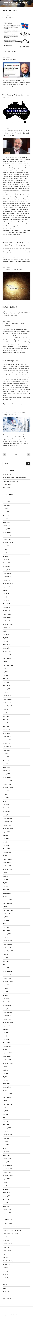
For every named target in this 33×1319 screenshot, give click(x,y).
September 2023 (8, 624)
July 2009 (5, 1182)
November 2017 (7, 862)
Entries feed (6, 1291)
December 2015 (7, 941)
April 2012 (6, 1080)
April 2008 (6, 1203)
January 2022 (6, 692)
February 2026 (7, 525)
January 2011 (6, 1131)
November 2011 (7, 1097)
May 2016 (5, 924)
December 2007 (7, 1213)
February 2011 (7, 1128)
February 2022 (7, 689)
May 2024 (6, 597)
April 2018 (6, 845)
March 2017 (6, 889)
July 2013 (5, 1029)
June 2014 (6, 992)
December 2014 (7, 971)
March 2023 (6, 644)
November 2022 (7, 658)
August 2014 (6, 985)
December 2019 (7, 777)
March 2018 (6, 849)
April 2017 (6, 886)
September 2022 (8, 665)
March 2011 (6, 1124)
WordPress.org (7, 1298)
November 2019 (7, 781)
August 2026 (6, 505)
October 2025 (7, 539)
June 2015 (6, 961)
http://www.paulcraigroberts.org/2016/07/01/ (16, 352)
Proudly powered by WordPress (11, 1315)
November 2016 (7, 903)
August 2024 (6, 587)
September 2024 (8, 583)
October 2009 (7, 1172)
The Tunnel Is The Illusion (12, 269)
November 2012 (7, 1056)
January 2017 (6, 896)
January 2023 (7, 651)
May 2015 (5, 964)
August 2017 (6, 872)
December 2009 (7, 1165)
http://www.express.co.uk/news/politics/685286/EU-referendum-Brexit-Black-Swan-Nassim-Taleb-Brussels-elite (16, 232)
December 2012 (7, 1053)
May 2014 (5, 995)
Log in (4, 1288)
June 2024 (6, 593)
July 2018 (5, 835)
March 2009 (6, 1192)
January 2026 (7, 529)
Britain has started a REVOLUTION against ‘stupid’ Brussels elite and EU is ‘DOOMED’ (15, 133)
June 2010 (6, 1145)
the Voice (5, 1267)
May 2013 (5, 1036)
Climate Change (7, 1223)
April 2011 (5, 1121)
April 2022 (6, 682)
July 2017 (5, 876)
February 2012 (7, 1087)
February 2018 (7, 852)
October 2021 (7, 702)
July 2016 (5, 917)
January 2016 (6, 937)
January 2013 (6, 1049)
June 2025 (6, 553)
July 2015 (5, 958)
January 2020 (7, 774)
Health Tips (6, 1247)
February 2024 (7, 607)
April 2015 (6, 968)
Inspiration (6, 1254)
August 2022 (6, 668)
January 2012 (6, 1090)
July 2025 (5, 549)
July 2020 (5, 753)
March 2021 (6, 726)
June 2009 (6, 1186)
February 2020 (7, 770)
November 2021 (7, 699)
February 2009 (7, 1196)
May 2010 (5, 1148)
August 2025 (6, 546)
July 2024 (5, 590)
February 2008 (7, 1209)
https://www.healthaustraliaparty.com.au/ (15, 404)
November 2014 (7, 975)
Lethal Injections (8, 474)
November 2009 (7, 1169)
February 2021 (7, 730)
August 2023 (6, 627)
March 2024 (6, 604)
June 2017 (6, 879)
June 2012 (6, 1073)
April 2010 (6, 1151)
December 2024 (7, 573)
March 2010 (6, 1155)
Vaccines (5, 1274)
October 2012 (7, 1060)
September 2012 (8, 1063)
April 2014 (6, 998)
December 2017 (7, 859)
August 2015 (6, 954)
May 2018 (5, 842)
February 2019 (7, 811)
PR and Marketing (8, 1261)
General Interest (7, 1244)
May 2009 (6, 1189)
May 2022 (5, 678)
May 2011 (5, 1117)
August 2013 (6, 1026)
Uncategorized (7, 1271)
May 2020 (6, 760)
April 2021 (6, 723)
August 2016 (6, 913)
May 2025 (6, 556)
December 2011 (7, 1094)
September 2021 (8, 706)
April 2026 (6, 519)
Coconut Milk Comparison (10, 481)
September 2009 (8, 1175)
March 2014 (6, 1002)
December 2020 (7, 736)
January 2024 (7, 610)
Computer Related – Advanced (12, 1230)
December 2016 (7, 900)
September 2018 (8, 828)
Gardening (6, 1240)
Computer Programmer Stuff (11, 1227)
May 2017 (5, 883)
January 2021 (6, 733)
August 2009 (6, 1179)
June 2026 (6, 512)
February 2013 (7, 1046)
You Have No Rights (10, 60)
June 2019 (6, 798)
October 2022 (7, 661)
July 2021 (5, 712)
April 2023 (6, 641)
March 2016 (6, 930)
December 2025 (7, 532)
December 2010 (7, 1134)
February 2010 (7, 1158)
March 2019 (6, 808)
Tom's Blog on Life (15, 2)
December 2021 (7, 695)
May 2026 (6, 515)
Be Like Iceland (8, 18)
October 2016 (7, 906)
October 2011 (6, 1100)
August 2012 (6, 1066)
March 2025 (6, 563)
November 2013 (7, 1015)
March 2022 (6, 685)
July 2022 (5, 672)
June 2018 (6, 838)
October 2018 (7, 825)
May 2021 (5, 719)
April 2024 (6, 600)
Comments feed (7, 1295)
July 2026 (5, 508)
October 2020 (7, 743)
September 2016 (8, 910)
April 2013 (6, 1039)
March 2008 (6, 1206)
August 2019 (6, 791)
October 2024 (7, 580)
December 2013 (7, 1012)
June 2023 (6, 634)
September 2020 (8, 747)
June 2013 (6, 1032)
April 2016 (6, 927)
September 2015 (8, 951)
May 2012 (5, 1077)
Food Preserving (7, 1237)
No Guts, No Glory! (9, 307)
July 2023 (5, 631)
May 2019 (5, 801)
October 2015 (7, 947)
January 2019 (6, 815)
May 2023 (6, 638)
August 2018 (6, 832)
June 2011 (5, 1114)
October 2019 (7, 784)
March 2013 (6, 1043)
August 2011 (6, 1107)
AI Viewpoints (7, 484)
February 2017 (7, 893)
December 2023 (7, 614)
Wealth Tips (6, 1278)
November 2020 (7, 740)
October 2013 (7, 1019)
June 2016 (6, 920)
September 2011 (7, 1104)
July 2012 (5, 1070)
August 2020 (6, 750)
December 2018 (7, 818)
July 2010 (5, 1141)
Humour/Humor (7, 1250)
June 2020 (6, 757)
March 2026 (6, 522)
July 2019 (5, 794)
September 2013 (8, 1022)
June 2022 (6, 675)
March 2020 (6, 767)
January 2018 (6, 855)
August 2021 (6, 709)
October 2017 (7, 866)
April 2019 (6, 804)
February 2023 (7, 648)
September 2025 (8, 542)
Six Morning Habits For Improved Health (14, 477)
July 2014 (5, 988)
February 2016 (7, 934)
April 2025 (6, 559)
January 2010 (6, 1162)
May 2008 (6, 1199)
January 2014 (6, 1009)
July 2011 (5, 1111)
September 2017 (8, 869)
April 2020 (6, 764)
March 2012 (6, 1083)
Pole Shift (5, 1257)
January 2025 (7, 570)
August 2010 (6, 1138)
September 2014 (8, 981)
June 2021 (6, 716)
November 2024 (7, 576)
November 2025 (7, 536)
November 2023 (7, 617)
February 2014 (7, 1005)
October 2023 (7, 621)
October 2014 (7, 978)
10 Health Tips (7, 488)
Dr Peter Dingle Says (10, 361)
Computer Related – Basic (10, 1233)
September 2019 (8, 787)
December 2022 (7, 655)
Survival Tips (6, 1264)
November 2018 (7, 821)
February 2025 (7, 566)
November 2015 (7, 944)
